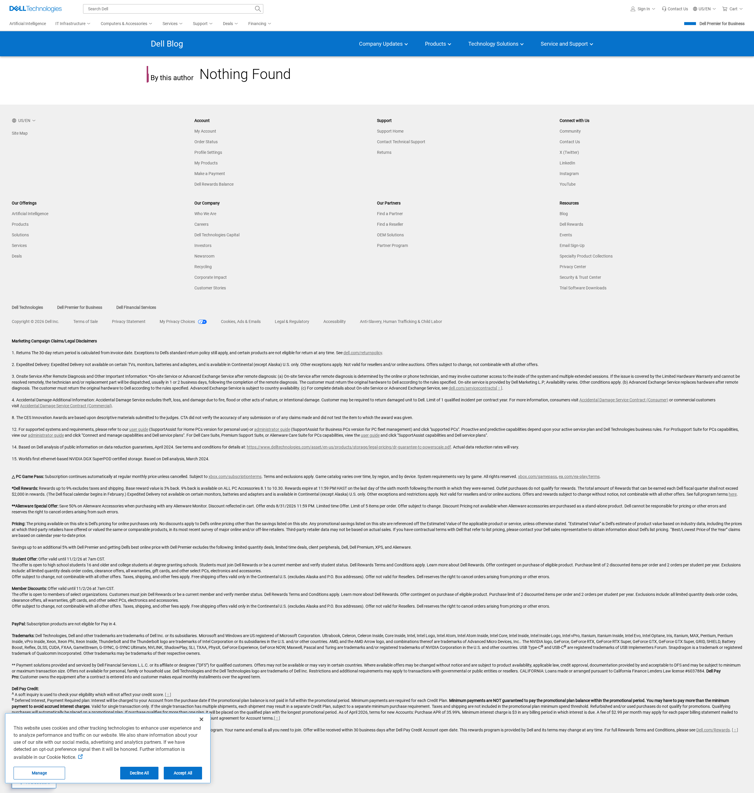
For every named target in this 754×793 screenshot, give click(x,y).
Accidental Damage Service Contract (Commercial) (66, 405)
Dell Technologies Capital (216, 235)
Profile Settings (208, 152)
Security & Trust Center (580, 277)
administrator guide (272, 429)
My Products (206, 163)
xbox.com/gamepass (537, 476)
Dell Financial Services (136, 307)
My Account (205, 131)
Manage (39, 773)
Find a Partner (390, 213)
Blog (564, 213)
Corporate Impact (210, 277)
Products (20, 224)
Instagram (569, 173)
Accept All (183, 773)
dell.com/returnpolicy (362, 352)
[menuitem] (73, 24)
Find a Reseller (390, 224)
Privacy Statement (128, 321)
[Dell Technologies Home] (35, 9)
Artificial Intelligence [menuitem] (27, 23)
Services (19, 245)
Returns (384, 152)
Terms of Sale (85, 321)
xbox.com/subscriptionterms (235, 476)
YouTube (568, 184)
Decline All (139, 773)
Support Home (390, 131)
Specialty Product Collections (586, 256)
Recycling (203, 266)
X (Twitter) (569, 152)
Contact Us (570, 141)
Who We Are (205, 213)
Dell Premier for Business (722, 23)
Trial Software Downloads (583, 288)
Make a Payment (209, 173)
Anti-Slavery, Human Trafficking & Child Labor (401, 321)
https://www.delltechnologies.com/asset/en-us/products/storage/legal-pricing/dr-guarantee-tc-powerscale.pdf (349, 447)
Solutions (20, 235)
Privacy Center (573, 266)
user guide (138, 429)
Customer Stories (210, 288)
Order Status (206, 141)
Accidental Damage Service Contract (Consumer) (623, 400)
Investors (202, 245)
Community (570, 131)
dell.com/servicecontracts (472, 388)
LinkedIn (567, 163)
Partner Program (392, 245)
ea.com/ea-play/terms (579, 476)
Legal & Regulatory (292, 321)
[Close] (201, 719)
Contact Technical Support (401, 141)
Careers (201, 224)
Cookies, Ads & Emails (241, 321)
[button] (643, 9)
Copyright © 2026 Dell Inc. (35, 321)
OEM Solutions (390, 235)
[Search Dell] (258, 8)
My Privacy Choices (178, 321)
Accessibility (334, 321)
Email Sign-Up (572, 245)
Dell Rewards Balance (214, 184)
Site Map (20, 133)
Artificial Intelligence (30, 213)
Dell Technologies (27, 307)
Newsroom (204, 256)
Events (566, 235)
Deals (17, 256)
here (733, 494)
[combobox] (173, 9)
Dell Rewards (571, 224)
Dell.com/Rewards (713, 730)
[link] (674, 9)
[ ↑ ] (499, 388)
